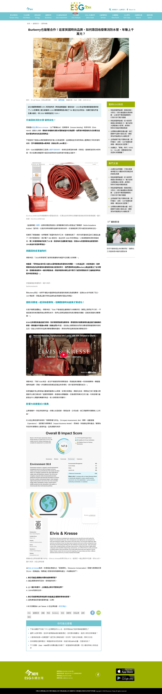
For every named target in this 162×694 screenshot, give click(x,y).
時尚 (48, 613)
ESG (29, 613)
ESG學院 (127, 16)
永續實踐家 (103, 16)
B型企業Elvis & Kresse (39, 127)
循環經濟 (48, 16)
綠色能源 (37, 16)
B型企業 (76, 613)
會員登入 (115, 9)
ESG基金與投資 (61, 16)
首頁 (28, 23)
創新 (82, 613)
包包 (62, 613)
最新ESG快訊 (116, 104)
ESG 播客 (76, 16)
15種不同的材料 (54, 150)
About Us (132, 9)
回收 (29, 617)
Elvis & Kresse (33, 568)
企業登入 (122, 9)
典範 (42, 613)
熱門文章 (113, 163)
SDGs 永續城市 (90, 16)
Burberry (55, 613)
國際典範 (44, 23)
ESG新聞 (26, 16)
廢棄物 (68, 613)
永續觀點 (115, 16)
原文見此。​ (63, 606)
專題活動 (150, 16)
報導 (38, 225)
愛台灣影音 (13, 16)
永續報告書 (138, 16)
